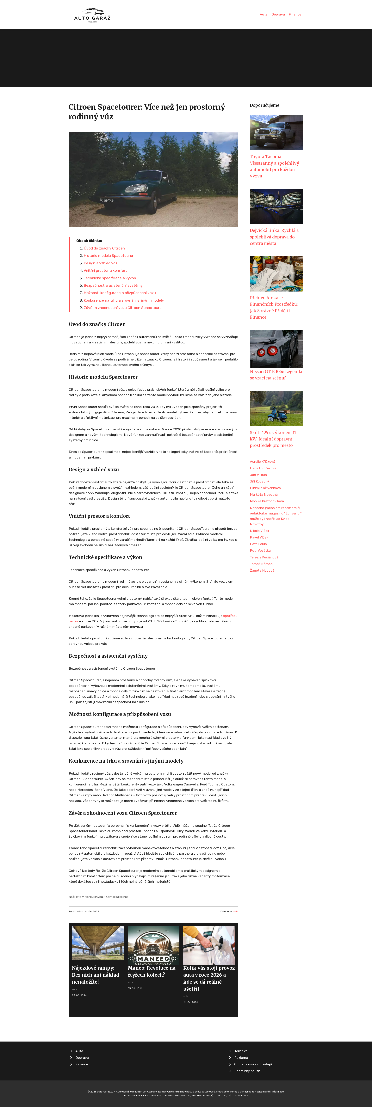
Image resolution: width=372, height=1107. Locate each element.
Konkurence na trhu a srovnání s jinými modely (124, 300)
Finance (295, 14)
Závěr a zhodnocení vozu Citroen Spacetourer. (124, 307)
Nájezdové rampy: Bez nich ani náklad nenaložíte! (95, 975)
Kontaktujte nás (117, 897)
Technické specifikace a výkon (110, 278)
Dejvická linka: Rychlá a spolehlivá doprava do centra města (274, 237)
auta (235, 911)
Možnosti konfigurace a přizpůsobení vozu (120, 293)
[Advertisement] (186, 58)
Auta (264, 14)
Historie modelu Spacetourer (108, 255)
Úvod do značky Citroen (104, 248)
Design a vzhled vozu (102, 263)
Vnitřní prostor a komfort (105, 270)
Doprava (278, 14)
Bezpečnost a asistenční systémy (113, 285)
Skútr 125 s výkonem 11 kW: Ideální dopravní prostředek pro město (273, 439)
